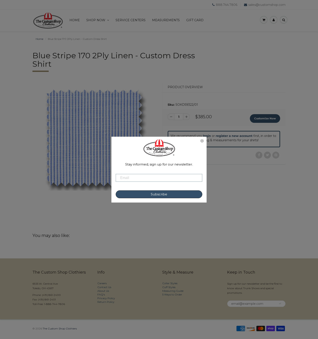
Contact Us (104, 287)
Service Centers (131, 20)
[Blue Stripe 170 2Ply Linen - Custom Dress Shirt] (94, 138)
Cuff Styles (168, 287)
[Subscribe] (280, 303)
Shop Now (95, 20)
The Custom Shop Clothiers (60, 328)
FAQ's (101, 294)
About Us (103, 290)
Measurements (166, 20)
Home (74, 20)
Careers (102, 283)
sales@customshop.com (267, 5)
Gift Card (195, 20)
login (207, 136)
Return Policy (105, 301)
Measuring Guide (172, 290)
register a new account (234, 136)
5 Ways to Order (172, 294)
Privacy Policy (106, 298)
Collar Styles (169, 283)
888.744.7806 (226, 5)
